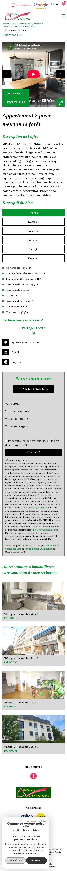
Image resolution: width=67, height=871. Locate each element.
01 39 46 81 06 (23, 5)
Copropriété (33, 230)
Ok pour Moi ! (36, 860)
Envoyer (33, 452)
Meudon (37, 24)
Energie (33, 249)
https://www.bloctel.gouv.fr (44, 529)
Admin (58, 852)
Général (34, 212)
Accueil (6, 24)
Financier (34, 240)
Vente (13, 24)
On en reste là (34, 821)
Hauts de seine (25, 24)
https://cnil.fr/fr (38, 507)
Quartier (33, 258)
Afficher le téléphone (35, 389)
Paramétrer (15, 860)
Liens (51, 852)
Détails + (33, 221)
